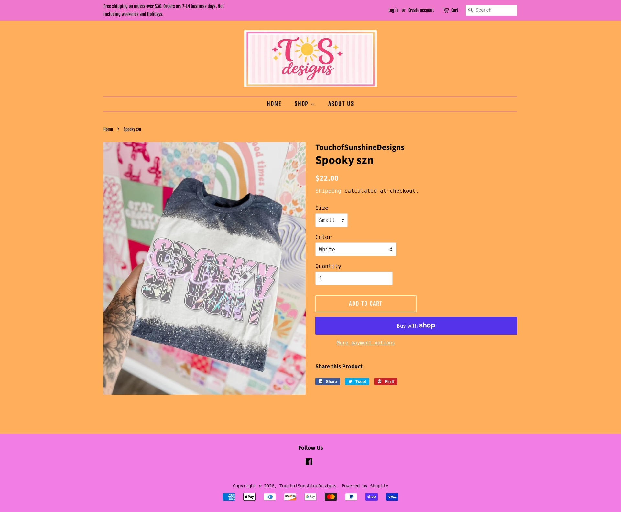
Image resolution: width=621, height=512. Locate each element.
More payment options (366, 343)
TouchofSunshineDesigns (307, 485)
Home (274, 103)
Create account (421, 10)
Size (321, 208)
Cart (454, 10)
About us (341, 103)
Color (323, 237)
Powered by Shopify (365, 485)
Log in (393, 10)
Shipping (328, 191)
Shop (302, 103)
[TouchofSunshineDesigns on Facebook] (309, 462)
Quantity (328, 266)
